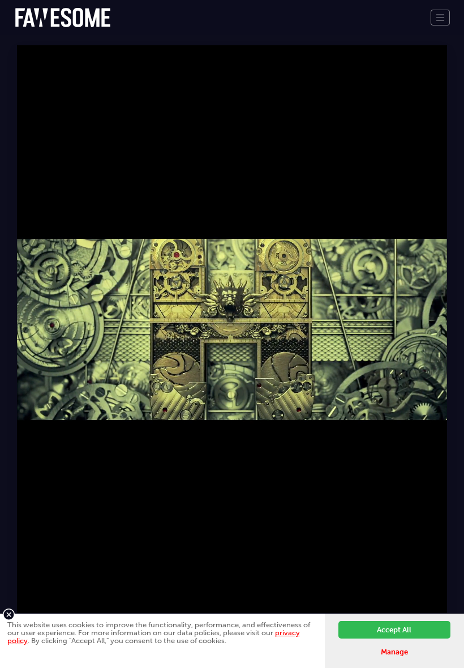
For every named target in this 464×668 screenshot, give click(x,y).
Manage (394, 652)
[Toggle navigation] (440, 17)
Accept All (394, 630)
